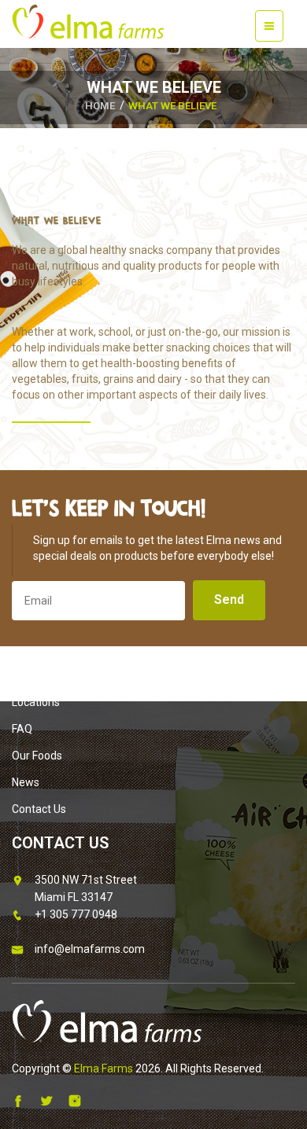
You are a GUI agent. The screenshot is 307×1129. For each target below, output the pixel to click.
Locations (36, 702)
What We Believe (172, 106)
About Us (34, 675)
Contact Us (39, 809)
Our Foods (37, 755)
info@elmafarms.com (90, 949)
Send (229, 599)
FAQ (22, 729)
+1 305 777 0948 (76, 914)
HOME (100, 106)
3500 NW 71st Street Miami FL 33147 (86, 888)
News (25, 782)
